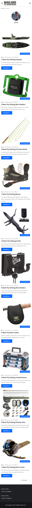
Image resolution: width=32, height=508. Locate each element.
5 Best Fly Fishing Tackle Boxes (14, 377)
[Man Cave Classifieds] (10, 3)
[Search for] (30, 4)
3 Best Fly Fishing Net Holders (13, 104)
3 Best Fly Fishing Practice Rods (14, 149)
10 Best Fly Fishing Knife (11, 241)
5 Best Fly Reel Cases (10, 332)
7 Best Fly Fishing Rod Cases (13, 467)
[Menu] (2, 4)
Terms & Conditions (6, 491)
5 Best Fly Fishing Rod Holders (13, 288)
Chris (16, 22)
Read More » (6, 68)
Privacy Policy (5, 489)
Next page (24, 480)
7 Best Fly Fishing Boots (11, 194)
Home (4, 8)
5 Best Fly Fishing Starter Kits (13, 422)
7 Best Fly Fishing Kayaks (11, 59)
